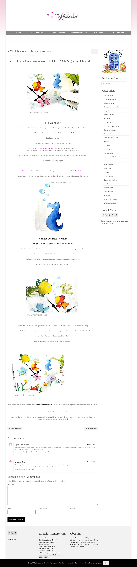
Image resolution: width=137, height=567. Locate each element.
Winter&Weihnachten (111, 199)
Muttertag (107, 168)
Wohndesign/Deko (110, 203)
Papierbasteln (108, 176)
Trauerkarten (108, 188)
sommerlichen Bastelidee (44, 404)
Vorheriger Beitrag (15, 428)
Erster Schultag (109, 114)
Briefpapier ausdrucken (112, 107)
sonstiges (107, 184)
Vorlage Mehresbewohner (53, 238)
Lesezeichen (108, 161)
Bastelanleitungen (110, 99)
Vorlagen (107, 195)
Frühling (107, 118)
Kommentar (11, 484)
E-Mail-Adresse (43, 508)
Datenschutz (11, 539)
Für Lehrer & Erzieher (111, 126)
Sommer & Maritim (23, 55)
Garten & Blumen (110, 130)
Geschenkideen (109, 134)
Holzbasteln (108, 149)
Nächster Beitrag (91, 428)
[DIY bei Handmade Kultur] (115, 222)
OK (106, 563)
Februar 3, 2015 (91, 444)
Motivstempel (108, 164)
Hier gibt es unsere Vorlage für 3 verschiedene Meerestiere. (53, 244)
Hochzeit (107, 145)
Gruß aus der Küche (111, 138)
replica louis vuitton (22, 445)
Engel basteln (108, 111)
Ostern (106, 172)
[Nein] (134, 563)
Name (9, 508)
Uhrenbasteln (31, 55)
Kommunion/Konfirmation (112, 157)
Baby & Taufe (108, 95)
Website (72, 508)
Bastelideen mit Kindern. (68, 133)
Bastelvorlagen (109, 103)
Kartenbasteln (109, 153)
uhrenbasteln (11, 424)
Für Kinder (107, 122)
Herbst (106, 141)
